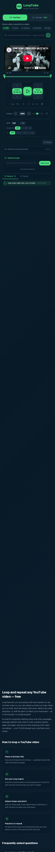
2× (36, 104)
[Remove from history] (48, 183)
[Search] (48, 35)
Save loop (45, 163)
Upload (41, 17)
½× (33, 104)
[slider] (4, 76)
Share (48, 142)
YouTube (17, 17)
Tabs (48, 28)
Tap (22, 123)
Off (17, 128)
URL (7, 28)
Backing (38, 28)
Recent (11, 176)
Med (25, 133)
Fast (32, 133)
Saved (25, 176)
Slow (19, 133)
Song (16, 28)
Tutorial (27, 28)
